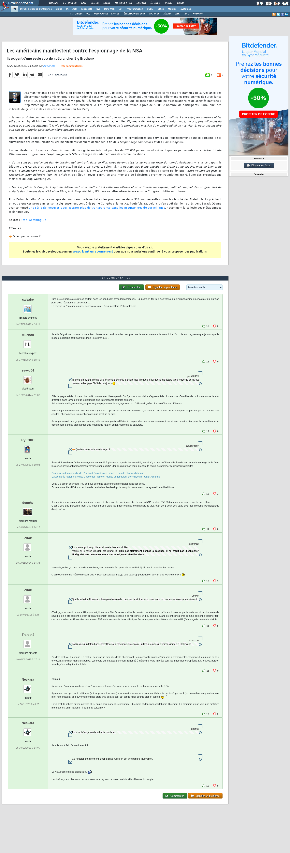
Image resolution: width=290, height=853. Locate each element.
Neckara (28, 679)
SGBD (150, 9)
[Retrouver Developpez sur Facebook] (282, 14)
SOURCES (154, 13)
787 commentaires (71, 66)
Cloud (59, 9)
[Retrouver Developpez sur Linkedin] (286, 14)
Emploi (141, 3)
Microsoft (86, 9)
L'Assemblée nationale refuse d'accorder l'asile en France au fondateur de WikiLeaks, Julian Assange (105, 476)
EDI (121, 9)
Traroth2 (28, 634)
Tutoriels (69, 3)
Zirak (28, 538)
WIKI (177, 13)
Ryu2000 (28, 440)
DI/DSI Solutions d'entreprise (36, 9)
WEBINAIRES (101, 13)
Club (180, 3)
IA (67, 9)
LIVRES (115, 13)
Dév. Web (109, 9)
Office (160, 9)
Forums (52, 3)
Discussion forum (260, 165)
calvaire (28, 299)
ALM (74, 9)
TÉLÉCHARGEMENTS (133, 13)
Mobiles (172, 9)
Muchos (28, 335)
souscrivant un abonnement (93, 252)
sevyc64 (28, 370)
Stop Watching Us (33, 220)
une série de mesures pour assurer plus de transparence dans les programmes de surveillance (96, 208)
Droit (168, 3)
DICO (186, 13)
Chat (106, 3)
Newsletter (123, 3)
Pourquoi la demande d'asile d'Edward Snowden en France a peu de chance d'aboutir (97, 473)
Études (155, 3)
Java (98, 9)
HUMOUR (198, 13)
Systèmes (186, 9)
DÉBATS (167, 13)
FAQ (83, 3)
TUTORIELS (76, 13)
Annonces (49, 66)
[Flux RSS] (274, 14)
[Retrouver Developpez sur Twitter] (278, 14)
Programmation (134, 9)
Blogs (94, 3)
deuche (28, 502)
